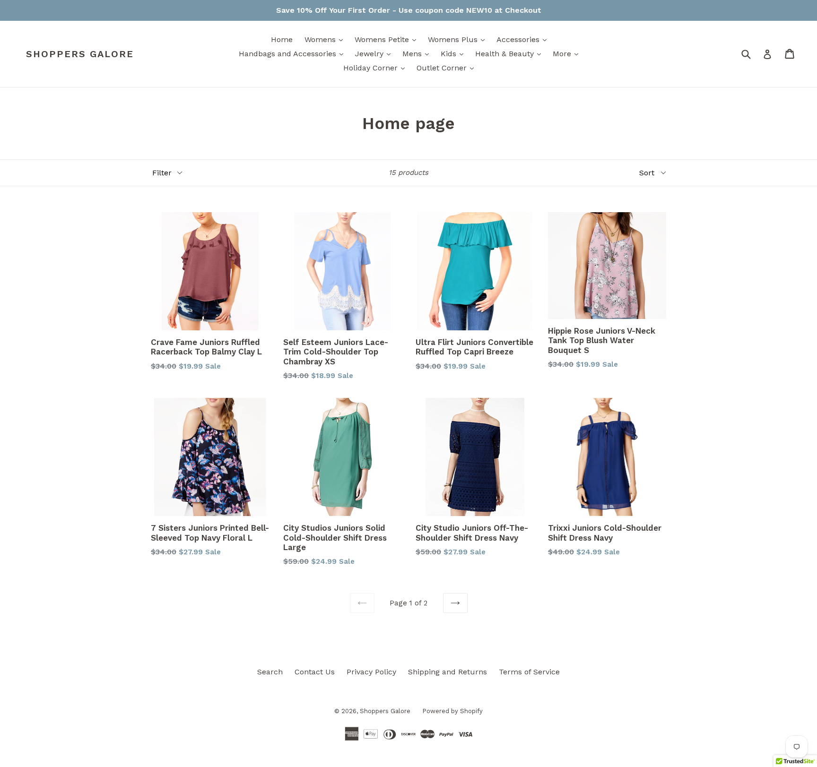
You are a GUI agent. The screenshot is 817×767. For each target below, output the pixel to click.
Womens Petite (388, 39)
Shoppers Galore (80, 54)
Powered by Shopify (452, 711)
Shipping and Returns (447, 671)
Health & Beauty (510, 53)
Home (282, 39)
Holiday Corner (376, 67)
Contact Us (315, 671)
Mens (418, 53)
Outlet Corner (447, 67)
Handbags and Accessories (293, 53)
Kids (454, 53)
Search (270, 671)
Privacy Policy (371, 671)
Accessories (523, 39)
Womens (326, 39)
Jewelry (375, 53)
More (568, 53)
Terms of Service (529, 671)
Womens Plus (458, 39)
